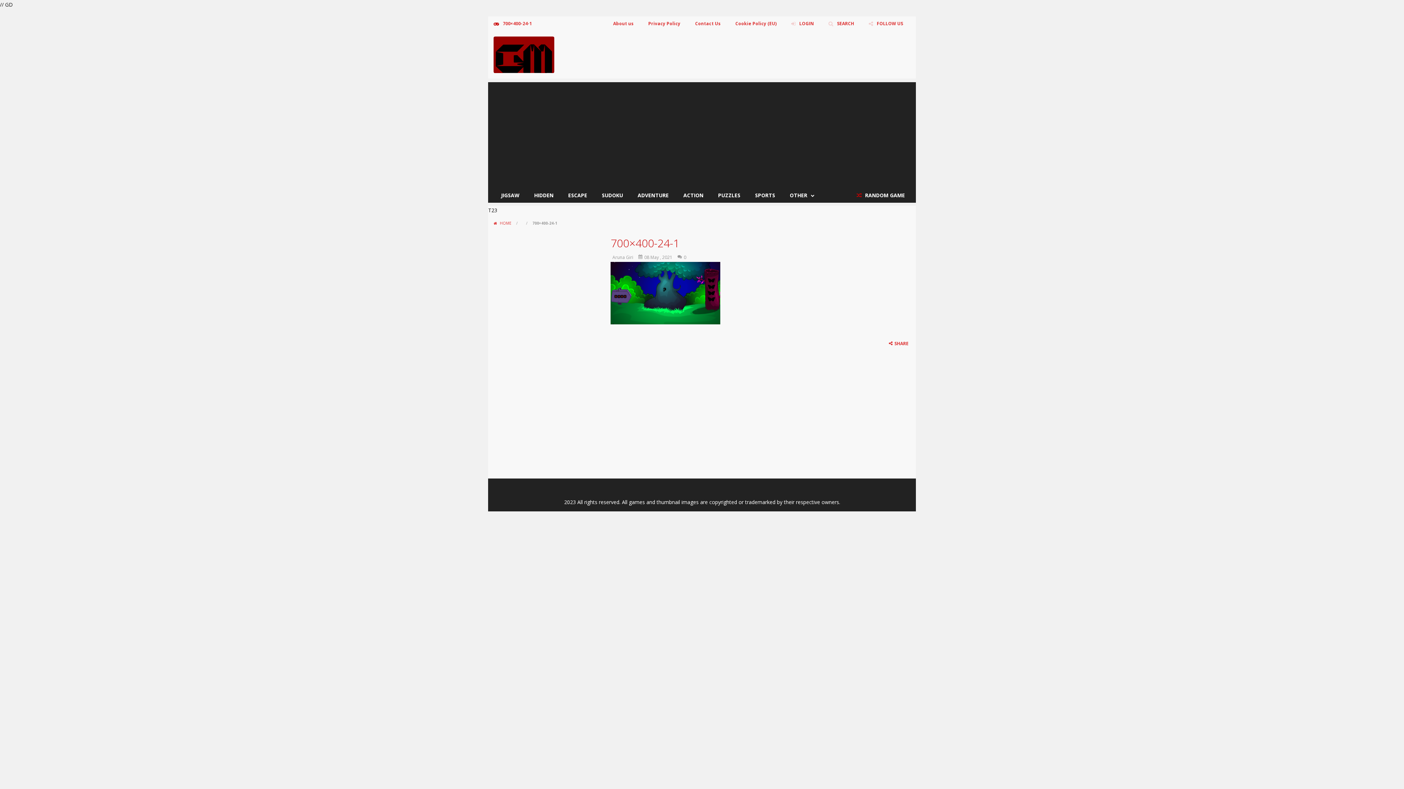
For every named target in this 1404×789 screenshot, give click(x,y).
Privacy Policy (664, 23)
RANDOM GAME (884, 195)
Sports (765, 195)
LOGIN (806, 23)
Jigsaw (510, 195)
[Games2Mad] (524, 54)
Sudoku (612, 195)
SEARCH (845, 23)
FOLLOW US (890, 23)
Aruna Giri (622, 257)
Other (798, 195)
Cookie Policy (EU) (756, 23)
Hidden (544, 195)
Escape (577, 195)
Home (506, 223)
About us (623, 23)
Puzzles (729, 195)
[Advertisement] (702, 133)
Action (693, 195)
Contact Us (708, 23)
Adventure (653, 195)
